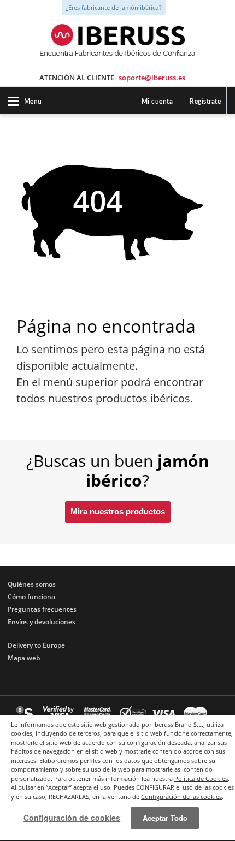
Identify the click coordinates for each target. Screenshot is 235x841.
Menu (33, 101)
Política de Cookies (201, 778)
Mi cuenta (157, 101)
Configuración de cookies (72, 817)
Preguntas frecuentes (42, 609)
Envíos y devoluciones (41, 621)
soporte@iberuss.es (152, 77)
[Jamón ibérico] (117, 34)
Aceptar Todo (165, 818)
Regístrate (205, 101)
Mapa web (24, 657)
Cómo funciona (31, 596)
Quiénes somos (32, 584)
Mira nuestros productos (117, 511)
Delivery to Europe (36, 645)
